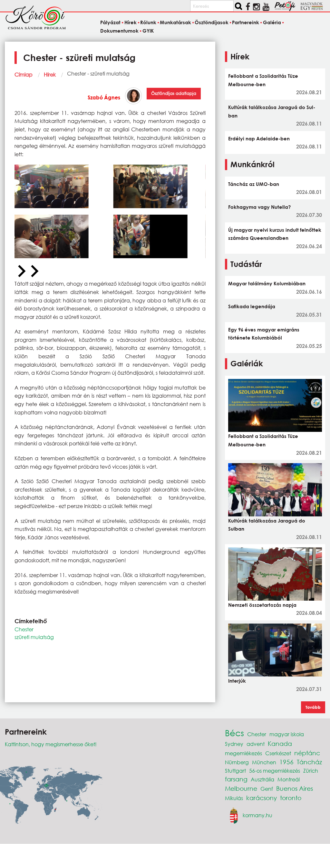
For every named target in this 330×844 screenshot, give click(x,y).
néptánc (307, 753)
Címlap (24, 74)
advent (256, 743)
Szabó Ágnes (104, 97)
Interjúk (237, 681)
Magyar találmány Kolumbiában (267, 283)
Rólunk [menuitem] (148, 22)
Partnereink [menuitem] (245, 22)
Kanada (280, 743)
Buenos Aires (294, 788)
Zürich (310, 770)
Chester (24, 629)
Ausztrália (262, 779)
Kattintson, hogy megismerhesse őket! (51, 744)
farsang (236, 779)
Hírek (50, 74)
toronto (290, 797)
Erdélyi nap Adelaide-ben (259, 138)
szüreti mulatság (34, 637)
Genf (266, 788)
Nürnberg (237, 762)
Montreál (288, 779)
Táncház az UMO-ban (253, 184)
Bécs (234, 732)
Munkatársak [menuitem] (175, 22)
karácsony (261, 797)
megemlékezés (243, 753)
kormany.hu (257, 814)
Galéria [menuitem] (272, 22)
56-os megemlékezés (274, 770)
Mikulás (234, 798)
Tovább (313, 707)
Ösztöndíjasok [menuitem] (211, 22)
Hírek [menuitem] (130, 22)
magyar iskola (286, 734)
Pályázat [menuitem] (110, 22)
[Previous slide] (21, 271)
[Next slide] (33, 271)
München (264, 762)
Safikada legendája (251, 306)
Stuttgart (235, 770)
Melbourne (241, 788)
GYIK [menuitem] (147, 31)
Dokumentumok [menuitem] (119, 31)
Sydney (234, 743)
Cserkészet (278, 753)
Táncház (309, 762)
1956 (286, 762)
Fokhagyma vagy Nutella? (259, 207)
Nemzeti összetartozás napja (262, 605)
